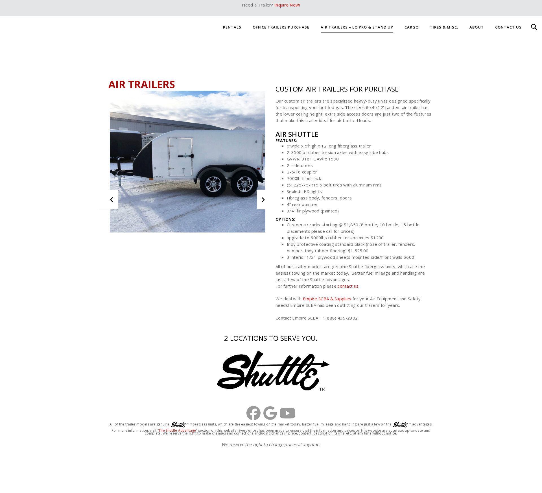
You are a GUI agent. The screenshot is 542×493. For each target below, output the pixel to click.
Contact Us (508, 27)
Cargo (412, 27)
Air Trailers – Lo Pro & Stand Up (357, 27)
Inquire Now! (287, 5)
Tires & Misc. (444, 27)
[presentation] (113, 199)
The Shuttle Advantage (177, 430)
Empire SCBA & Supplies (328, 298)
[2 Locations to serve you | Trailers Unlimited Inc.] (271, 370)
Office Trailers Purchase (281, 27)
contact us (348, 286)
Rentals (232, 27)
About (476, 27)
